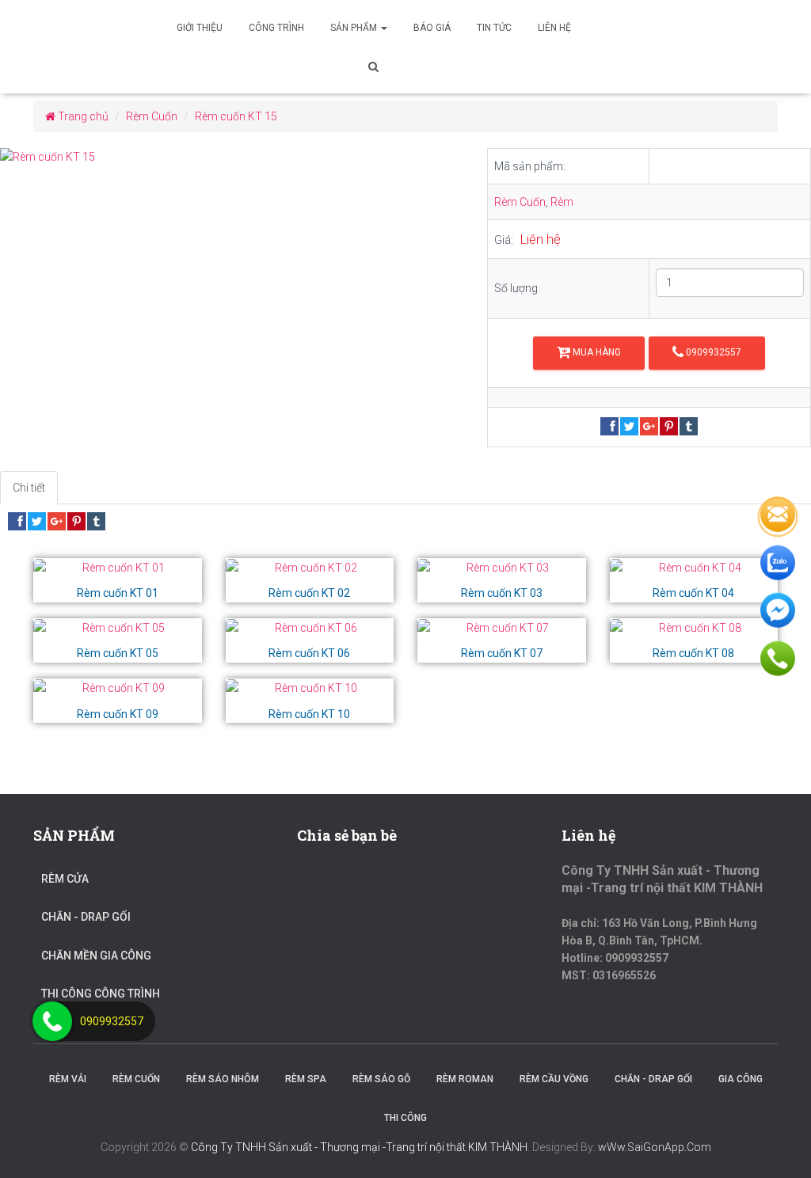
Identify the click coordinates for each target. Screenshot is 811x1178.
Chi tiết (29, 487)
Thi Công (405, 1117)
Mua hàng (595, 352)
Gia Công (740, 1079)
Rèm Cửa (65, 878)
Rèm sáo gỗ (381, 1079)
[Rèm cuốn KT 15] (231, 157)
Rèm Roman (464, 1079)
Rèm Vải (67, 1079)
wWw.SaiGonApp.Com (654, 1147)
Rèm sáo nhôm (222, 1079)
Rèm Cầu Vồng (554, 1079)
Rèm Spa (305, 1079)
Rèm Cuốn (520, 202)
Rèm (561, 202)
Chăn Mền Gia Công (96, 955)
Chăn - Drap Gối (86, 916)
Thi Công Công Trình (100, 993)
